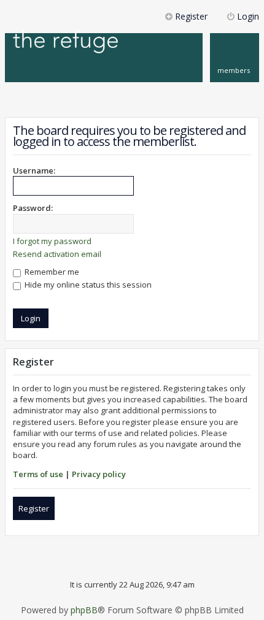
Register (33, 508)
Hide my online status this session (87, 284)
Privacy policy (99, 474)
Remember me (51, 271)
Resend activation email (57, 253)
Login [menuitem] (248, 16)
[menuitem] (234, 57)
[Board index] (65, 42)
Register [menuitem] (191, 16)
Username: (34, 170)
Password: (33, 207)
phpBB (84, 610)
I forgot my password (52, 241)
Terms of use (38, 474)
